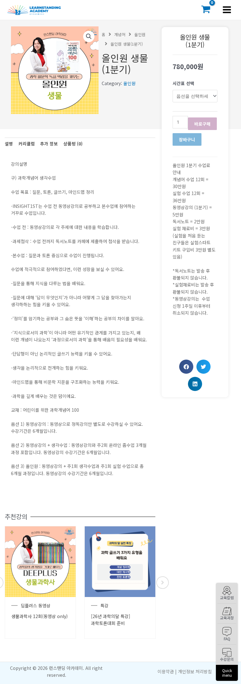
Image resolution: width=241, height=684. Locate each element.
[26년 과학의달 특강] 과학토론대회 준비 (110, 619)
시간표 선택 (183, 83)
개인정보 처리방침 (195, 671)
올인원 (140, 34)
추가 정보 (49, 143)
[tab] (9, 144)
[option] (40, 582)
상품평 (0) (73, 143)
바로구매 (202, 124)
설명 (9, 143)
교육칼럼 (227, 597)
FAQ (227, 638)
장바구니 (187, 139)
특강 (104, 605)
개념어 (120, 34)
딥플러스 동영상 (36, 605)
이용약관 (166, 671)
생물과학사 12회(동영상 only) (39, 616)
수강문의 (227, 659)
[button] (186, 367)
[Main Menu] (227, 10)
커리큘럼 (27, 143)
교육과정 (227, 617)
